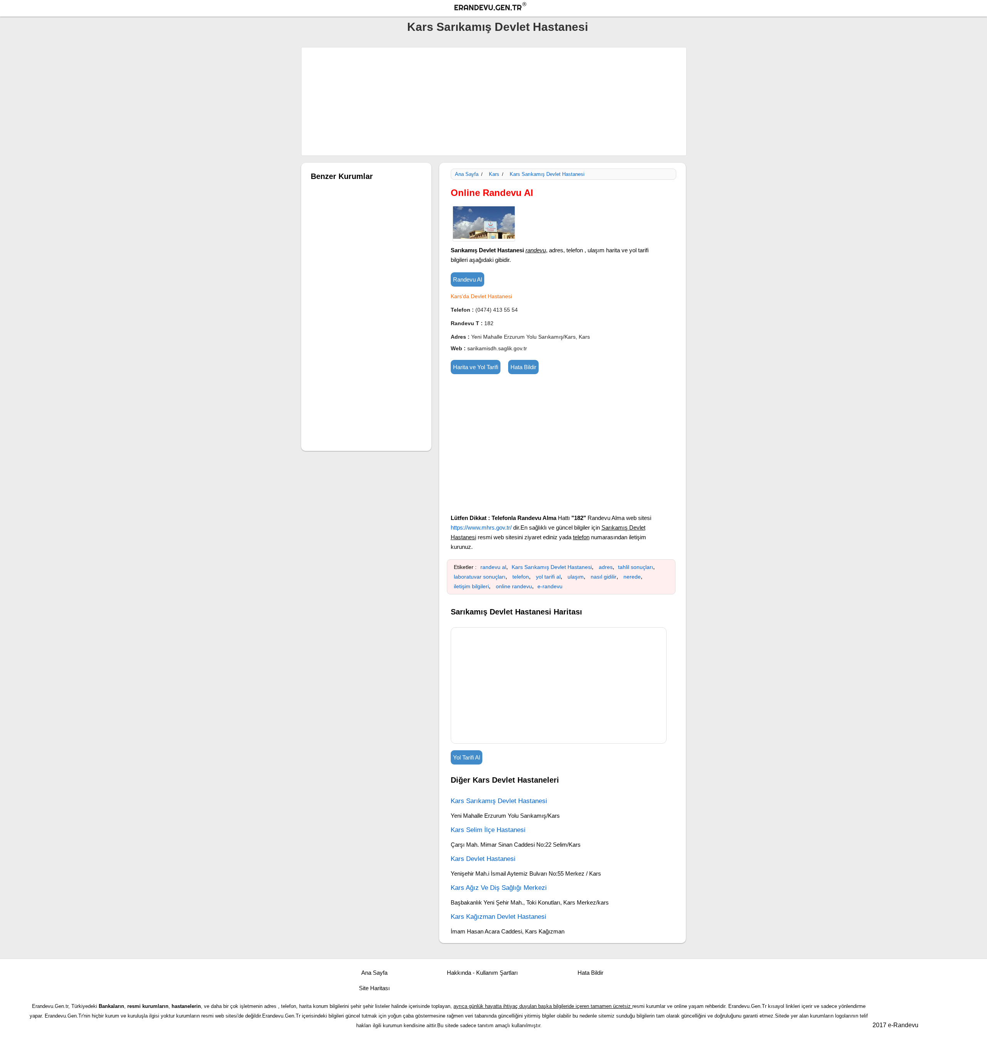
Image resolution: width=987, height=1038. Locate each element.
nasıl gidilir (603, 577)
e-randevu (550, 586)
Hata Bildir (523, 367)
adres (606, 567)
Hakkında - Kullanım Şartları (482, 972)
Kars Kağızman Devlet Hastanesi (498, 916)
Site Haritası (374, 988)
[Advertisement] (493, 101)
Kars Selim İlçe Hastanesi (488, 830)
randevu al (493, 567)
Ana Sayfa (466, 174)
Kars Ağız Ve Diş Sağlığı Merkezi (499, 887)
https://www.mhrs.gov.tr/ (481, 527)
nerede (632, 577)
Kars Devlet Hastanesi (483, 858)
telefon (520, 577)
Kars (494, 174)
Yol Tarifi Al (466, 757)
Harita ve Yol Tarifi (475, 367)
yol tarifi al (548, 577)
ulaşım (576, 577)
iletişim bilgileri (471, 586)
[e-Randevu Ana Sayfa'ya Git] (497, 7)
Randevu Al (467, 279)
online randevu (514, 586)
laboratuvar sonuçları (479, 577)
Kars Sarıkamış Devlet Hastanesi (497, 26)
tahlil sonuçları (635, 567)
